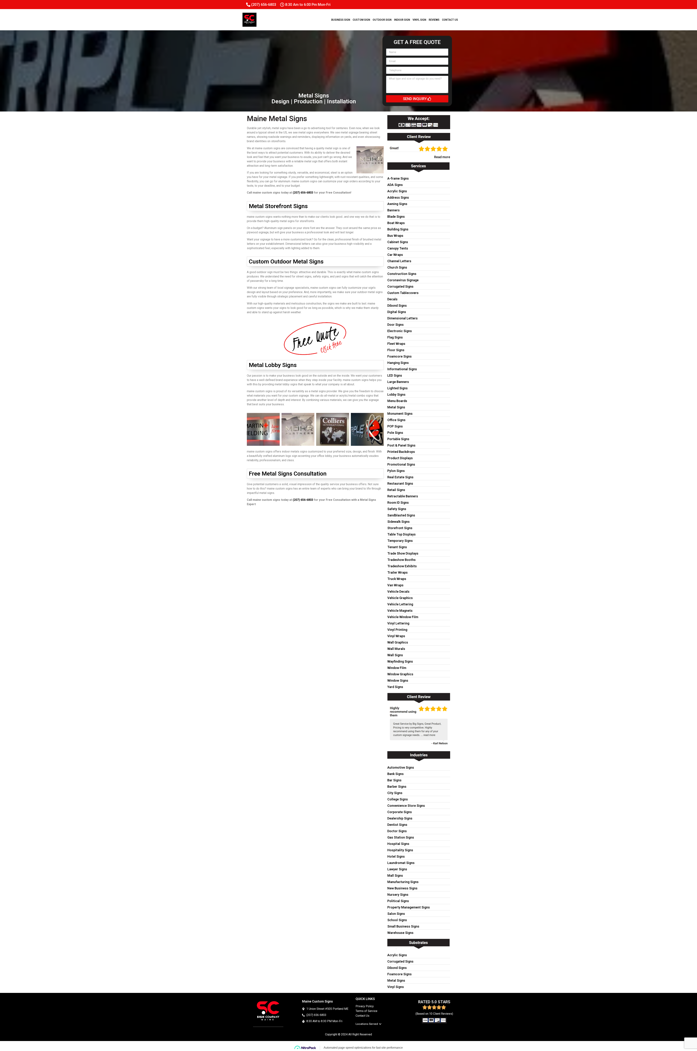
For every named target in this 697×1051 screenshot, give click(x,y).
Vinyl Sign (419, 19)
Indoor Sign (402, 19)
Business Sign (340, 19)
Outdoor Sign (382, 19)
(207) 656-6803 (303, 192)
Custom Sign (361, 19)
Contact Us (450, 19)
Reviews (434, 19)
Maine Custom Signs (317, 1001)
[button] (369, 1024)
